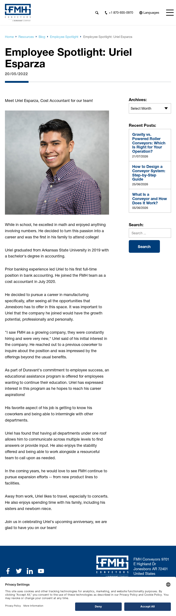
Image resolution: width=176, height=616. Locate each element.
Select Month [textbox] (141, 108)
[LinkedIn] (30, 571)
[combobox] (150, 108)
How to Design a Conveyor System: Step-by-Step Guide (148, 172)
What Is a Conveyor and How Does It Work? (149, 198)
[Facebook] (8, 571)
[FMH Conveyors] (18, 12)
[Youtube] (41, 571)
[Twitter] (19, 571)
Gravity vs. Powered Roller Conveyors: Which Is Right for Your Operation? (148, 143)
